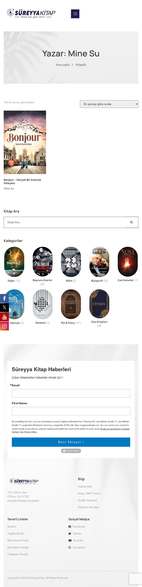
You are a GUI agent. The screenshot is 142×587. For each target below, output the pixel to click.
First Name (19, 403)
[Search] (131, 222)
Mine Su (9, 188)
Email (15, 385)
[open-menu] (75, 13)
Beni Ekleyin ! (71, 442)
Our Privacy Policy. (28, 431)
